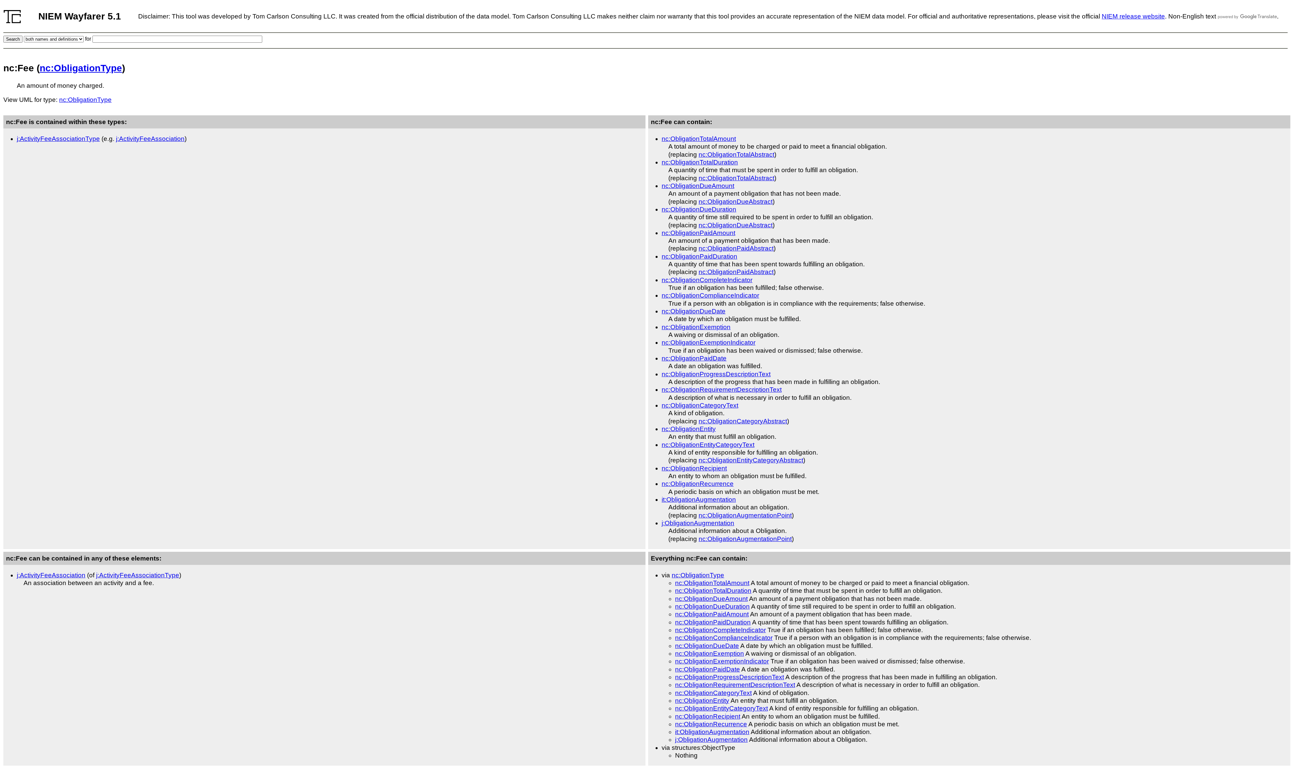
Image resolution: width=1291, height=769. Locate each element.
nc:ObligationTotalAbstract (736, 154)
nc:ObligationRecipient (694, 468)
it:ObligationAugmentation (699, 499)
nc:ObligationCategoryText (700, 405)
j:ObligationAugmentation (698, 523)
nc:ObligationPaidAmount (698, 232)
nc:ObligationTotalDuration (700, 162)
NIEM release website (1133, 16)
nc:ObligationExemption (696, 327)
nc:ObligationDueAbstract (736, 201)
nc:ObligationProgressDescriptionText (716, 374)
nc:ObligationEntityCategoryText (708, 444)
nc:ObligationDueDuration (699, 209)
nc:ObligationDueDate (694, 311)
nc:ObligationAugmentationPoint (745, 515)
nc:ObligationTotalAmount (699, 138)
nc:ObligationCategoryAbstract (743, 421)
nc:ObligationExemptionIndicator (708, 342)
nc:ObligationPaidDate (694, 358)
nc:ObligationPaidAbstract (736, 248)
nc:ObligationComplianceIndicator (710, 295)
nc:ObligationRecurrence (698, 483)
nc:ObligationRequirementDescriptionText (722, 389)
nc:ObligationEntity (689, 428)
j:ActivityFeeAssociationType (58, 138)
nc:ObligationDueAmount (698, 185)
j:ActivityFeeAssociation (150, 138)
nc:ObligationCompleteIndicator (707, 279)
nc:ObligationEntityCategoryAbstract (751, 460)
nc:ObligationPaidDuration (699, 256)
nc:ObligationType (81, 68)
